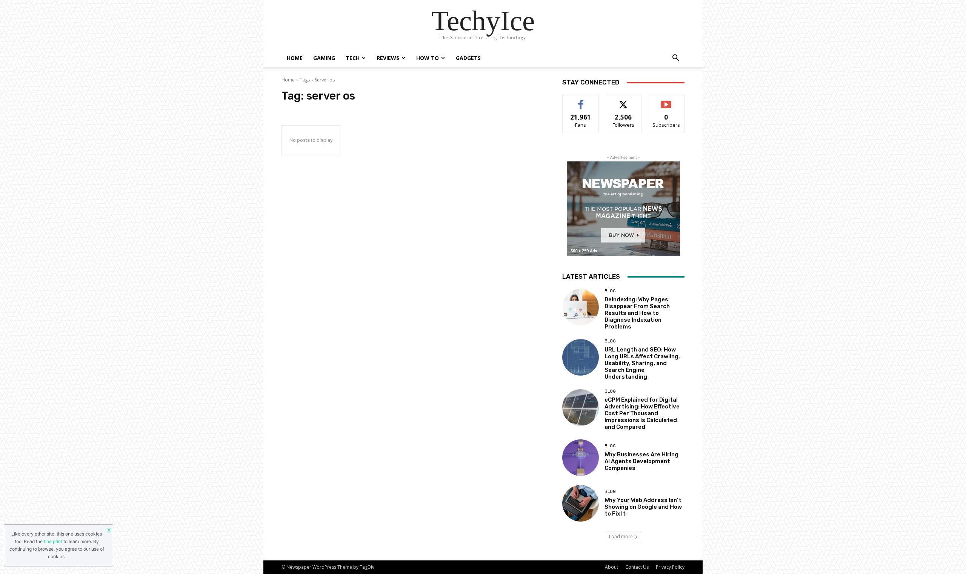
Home (295, 57)
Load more (621, 536)
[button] (675, 58)
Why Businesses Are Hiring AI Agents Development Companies (641, 461)
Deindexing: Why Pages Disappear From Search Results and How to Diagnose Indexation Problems (637, 313)
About (611, 567)
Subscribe (666, 100)
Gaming (324, 57)
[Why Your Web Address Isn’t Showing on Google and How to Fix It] (580, 503)
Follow (623, 100)
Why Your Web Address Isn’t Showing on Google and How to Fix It (643, 507)
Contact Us (637, 567)
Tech (353, 57)
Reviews (388, 57)
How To (427, 57)
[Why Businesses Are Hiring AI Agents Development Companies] (580, 457)
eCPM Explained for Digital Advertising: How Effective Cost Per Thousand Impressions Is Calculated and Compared (642, 413)
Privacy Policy (670, 567)
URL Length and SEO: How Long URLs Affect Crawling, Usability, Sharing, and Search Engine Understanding (642, 363)
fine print (53, 541)
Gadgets (468, 57)
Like (581, 100)
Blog (610, 291)
